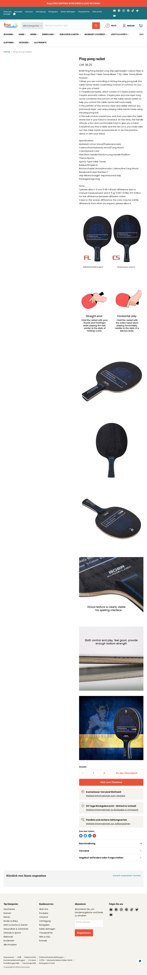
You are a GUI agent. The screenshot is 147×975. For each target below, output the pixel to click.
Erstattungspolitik (11, 963)
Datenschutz (30, 957)
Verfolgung (41, 12)
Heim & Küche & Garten (69, 34)
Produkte (18, 12)
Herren (33, 34)
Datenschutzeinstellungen (51, 957)
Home (7, 52)
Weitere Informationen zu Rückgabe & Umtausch (112, 809)
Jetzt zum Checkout (111, 782)
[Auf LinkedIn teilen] (90, 835)
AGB (19, 957)
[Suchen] (96, 25)
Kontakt (7, 14)
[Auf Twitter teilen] (85, 835)
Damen (22, 34)
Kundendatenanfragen (14, 960)
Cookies (32, 960)
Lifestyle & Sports (119, 34)
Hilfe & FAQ (97, 12)
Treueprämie (84, 12)
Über (141, 34)
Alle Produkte (40, 42)
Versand (29, 12)
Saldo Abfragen (68, 12)
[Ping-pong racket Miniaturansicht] (7, 63)
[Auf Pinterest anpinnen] (94, 835)
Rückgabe (53, 12)
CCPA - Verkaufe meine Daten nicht (55, 960)
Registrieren (84, 932)
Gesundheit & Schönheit (95, 34)
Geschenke (8, 34)
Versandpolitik (29, 963)
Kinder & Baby (48, 34)
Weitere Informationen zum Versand (105, 795)
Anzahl (82, 767)
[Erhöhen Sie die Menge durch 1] (104, 773)
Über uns (7, 12)
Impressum (9, 957)
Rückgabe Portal (47, 963)
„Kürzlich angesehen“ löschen (127, 875)
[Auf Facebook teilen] (81, 835)
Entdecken (24, 42)
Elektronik (8, 42)
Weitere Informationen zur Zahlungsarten (108, 823)
